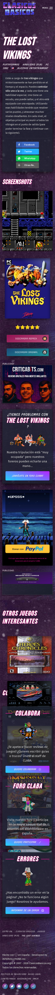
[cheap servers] (27, 577)
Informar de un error (25, 910)
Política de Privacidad (13, 974)
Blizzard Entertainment (32, 68)
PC (47, 64)
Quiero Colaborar (25, 769)
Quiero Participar (25, 842)
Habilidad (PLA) (32, 64)
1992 (5, 68)
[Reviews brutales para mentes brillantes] (27, 384)
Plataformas (11, 64)
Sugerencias (24, 979)
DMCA (35, 979)
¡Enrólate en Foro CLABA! (27, 475)
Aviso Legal (34, 974)
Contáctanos (8, 979)
